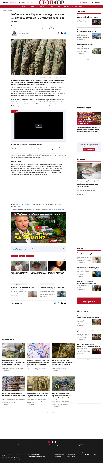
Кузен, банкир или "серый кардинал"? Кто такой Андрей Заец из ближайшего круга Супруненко (88, 346)
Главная (4, 10)
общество (22, 256)
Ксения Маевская (23, 32)
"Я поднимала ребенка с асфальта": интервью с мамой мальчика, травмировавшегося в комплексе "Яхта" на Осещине (88, 183)
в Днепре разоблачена (27, 204)
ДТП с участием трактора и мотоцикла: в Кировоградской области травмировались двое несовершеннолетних (61, 396)
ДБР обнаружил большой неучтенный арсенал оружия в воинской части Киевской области (88, 283)
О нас (29, 452)
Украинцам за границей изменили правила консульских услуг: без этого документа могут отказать (89, 269)
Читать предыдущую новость (19, 284)
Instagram (19, 249)
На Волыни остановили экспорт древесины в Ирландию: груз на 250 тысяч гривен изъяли (13, 395)
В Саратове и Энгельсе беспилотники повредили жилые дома (22, 288)
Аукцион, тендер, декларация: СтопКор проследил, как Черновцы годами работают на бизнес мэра (88, 18)
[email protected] (16, 460)
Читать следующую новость (48, 284)
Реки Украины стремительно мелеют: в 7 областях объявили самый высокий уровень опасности (89, 32)
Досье (58, 6)
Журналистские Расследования (36, 456)
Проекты (23, 6)
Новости (42, 6)
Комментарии (18, 303)
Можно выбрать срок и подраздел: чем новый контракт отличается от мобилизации (38, 395)
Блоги (51, 6)
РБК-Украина (41, 88)
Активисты (31, 459)
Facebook (57, 248)
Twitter (14, 249)
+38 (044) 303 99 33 (89, 302)
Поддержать (85, 2)
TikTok (23, 249)
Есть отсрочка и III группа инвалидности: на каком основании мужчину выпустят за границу (13, 362)
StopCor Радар (78, 6)
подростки (14, 256)
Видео (32, 6)
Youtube (61, 248)
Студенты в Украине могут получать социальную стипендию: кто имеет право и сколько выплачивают (38, 362)
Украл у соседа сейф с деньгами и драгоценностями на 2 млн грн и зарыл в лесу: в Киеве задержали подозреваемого (87, 255)
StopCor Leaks (67, 6)
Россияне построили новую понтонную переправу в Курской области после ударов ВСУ (52, 289)
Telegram (52, 248)
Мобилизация (30, 256)
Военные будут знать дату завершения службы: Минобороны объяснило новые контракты (63, 362)
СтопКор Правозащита (34, 454)
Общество (10, 10)
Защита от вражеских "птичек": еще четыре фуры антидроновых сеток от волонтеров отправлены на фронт (89, 129)
